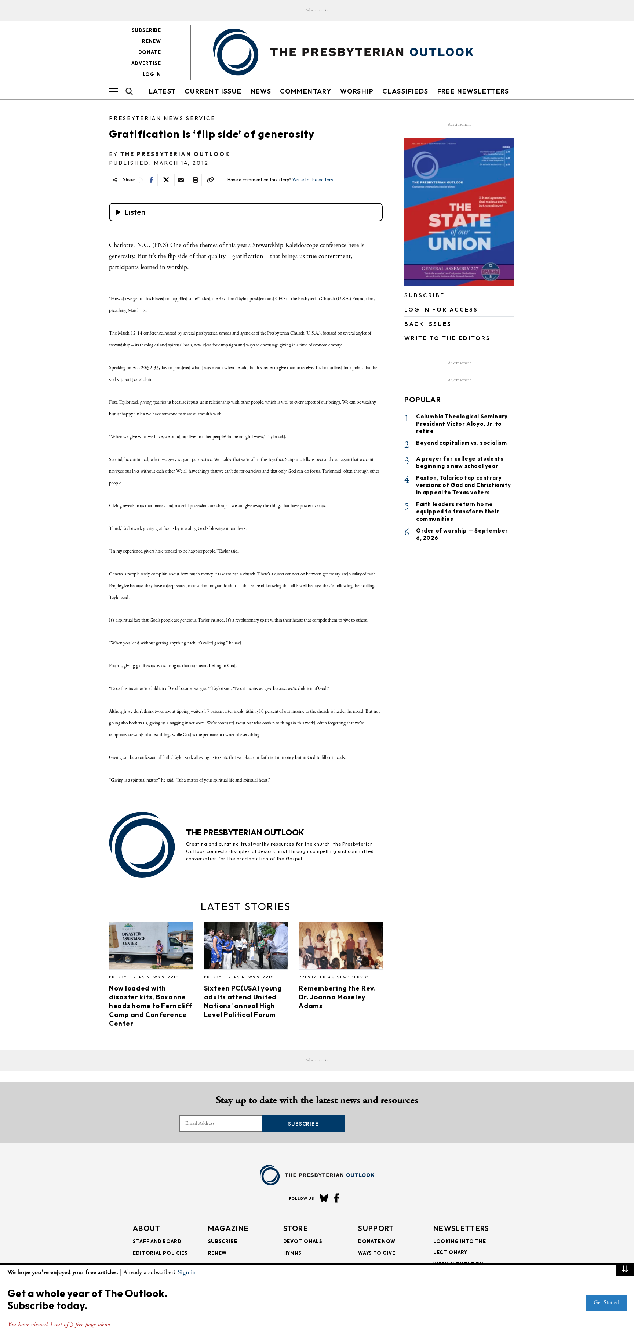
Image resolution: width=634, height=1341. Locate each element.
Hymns (292, 1253)
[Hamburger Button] (113, 91)
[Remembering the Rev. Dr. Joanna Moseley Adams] (341, 947)
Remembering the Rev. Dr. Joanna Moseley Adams (337, 997)
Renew (151, 41)
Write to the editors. (313, 179)
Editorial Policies (160, 1253)
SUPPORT (376, 1228)
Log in (152, 74)
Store (296, 1228)
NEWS (261, 91)
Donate (149, 52)
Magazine (228, 1228)
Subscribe (146, 30)
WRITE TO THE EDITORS (447, 338)
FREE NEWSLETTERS (473, 91)
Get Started (606, 1303)
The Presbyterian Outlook (175, 153)
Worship (357, 91)
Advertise (146, 63)
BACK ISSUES (428, 323)
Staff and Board (157, 1241)
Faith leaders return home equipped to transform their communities (457, 511)
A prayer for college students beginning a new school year (459, 462)
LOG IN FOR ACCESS (441, 309)
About (147, 1228)
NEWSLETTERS (461, 1228)
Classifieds (405, 91)
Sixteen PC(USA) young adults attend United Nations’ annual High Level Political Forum (243, 1001)
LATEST (162, 91)
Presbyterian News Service (162, 118)
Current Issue (213, 91)
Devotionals (303, 1241)
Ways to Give (376, 1253)
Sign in (187, 1272)
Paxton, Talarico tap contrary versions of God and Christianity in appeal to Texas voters (463, 485)
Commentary (305, 91)
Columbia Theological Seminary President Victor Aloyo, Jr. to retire (461, 424)
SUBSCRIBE (424, 295)
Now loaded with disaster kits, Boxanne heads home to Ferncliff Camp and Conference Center (150, 1006)
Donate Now (377, 1241)
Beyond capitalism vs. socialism (461, 442)
